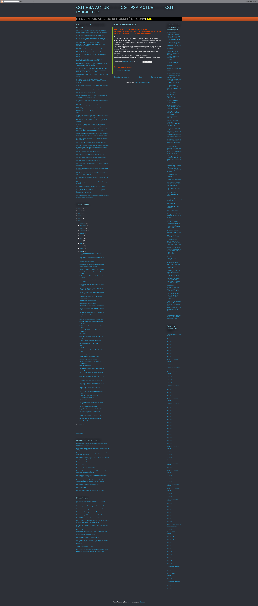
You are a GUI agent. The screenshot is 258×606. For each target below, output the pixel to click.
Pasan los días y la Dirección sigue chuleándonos (172, 258)
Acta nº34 (169, 434)
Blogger (142, 602)
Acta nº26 (169, 467)
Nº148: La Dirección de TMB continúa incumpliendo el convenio (91, 120)
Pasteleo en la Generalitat (174, 179)
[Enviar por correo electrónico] (144, 62)
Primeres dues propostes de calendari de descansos (90, 490)
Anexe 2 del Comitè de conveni (173, 368)
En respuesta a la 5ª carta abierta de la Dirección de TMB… (174, 215)
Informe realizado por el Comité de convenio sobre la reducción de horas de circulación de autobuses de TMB (91, 530)
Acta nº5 (169, 563)
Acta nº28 (169, 457)
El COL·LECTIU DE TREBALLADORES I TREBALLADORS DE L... (91, 289)
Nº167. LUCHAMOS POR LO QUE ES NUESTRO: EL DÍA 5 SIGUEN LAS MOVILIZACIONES (92, 64)
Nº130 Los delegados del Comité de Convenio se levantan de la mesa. (92, 169)
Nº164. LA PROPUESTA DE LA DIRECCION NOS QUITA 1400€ (92, 75)
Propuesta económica (82, 462)
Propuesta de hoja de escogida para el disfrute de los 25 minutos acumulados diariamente (91, 471)
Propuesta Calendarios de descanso (85, 465)
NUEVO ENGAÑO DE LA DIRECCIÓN (90, 415)
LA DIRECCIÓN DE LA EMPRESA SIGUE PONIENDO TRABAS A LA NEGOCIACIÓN (173, 280)
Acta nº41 (169, 414)
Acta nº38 (169, 422)
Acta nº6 (169, 560)
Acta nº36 (169, 429)
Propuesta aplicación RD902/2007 (85, 468)
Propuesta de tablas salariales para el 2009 (87, 484)
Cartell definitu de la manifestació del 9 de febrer (91, 326)
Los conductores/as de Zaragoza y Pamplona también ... (92, 293)
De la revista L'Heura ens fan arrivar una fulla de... (92, 258)
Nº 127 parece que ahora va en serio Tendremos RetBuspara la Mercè (92, 182)
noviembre (83, 225)
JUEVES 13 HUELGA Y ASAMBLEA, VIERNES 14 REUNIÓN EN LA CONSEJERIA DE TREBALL (173, 114)
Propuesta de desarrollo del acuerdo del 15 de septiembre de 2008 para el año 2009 (92, 449)
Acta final (169, 339)
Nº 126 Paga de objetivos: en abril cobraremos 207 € (90, 186)
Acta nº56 (169, 342)
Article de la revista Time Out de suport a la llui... (91, 315)
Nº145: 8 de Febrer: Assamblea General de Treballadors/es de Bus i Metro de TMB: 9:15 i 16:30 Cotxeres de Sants (92, 134)
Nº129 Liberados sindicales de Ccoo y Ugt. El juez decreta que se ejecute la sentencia (92, 173)
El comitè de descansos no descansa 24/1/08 (92, 312)
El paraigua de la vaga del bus (88, 300)
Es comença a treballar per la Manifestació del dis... (92, 350)
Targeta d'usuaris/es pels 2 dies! (84, 546)
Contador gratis (79, 433)
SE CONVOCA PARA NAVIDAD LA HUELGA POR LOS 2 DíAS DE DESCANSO (173, 265)
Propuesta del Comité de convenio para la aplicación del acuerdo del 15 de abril (91, 476)
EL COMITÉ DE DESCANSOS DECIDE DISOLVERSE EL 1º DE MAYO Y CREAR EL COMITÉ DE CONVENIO (174, 36)
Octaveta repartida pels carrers (88, 421)
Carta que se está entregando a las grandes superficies (90, 509)
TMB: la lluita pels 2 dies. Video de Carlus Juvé (91, 373)
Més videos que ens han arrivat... (88, 359)
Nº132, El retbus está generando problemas (88, 160)
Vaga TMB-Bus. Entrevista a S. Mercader (91, 409)
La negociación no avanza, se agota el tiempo (92, 319)
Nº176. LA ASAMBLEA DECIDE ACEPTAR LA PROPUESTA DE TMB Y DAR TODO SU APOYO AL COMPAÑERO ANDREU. (90, 44)
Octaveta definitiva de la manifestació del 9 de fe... (91, 322)
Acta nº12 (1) (170, 542)
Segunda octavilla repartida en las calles (90, 418)
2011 (80, 213)
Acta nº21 (169, 496)
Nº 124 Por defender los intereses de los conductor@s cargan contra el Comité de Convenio (92, 196)
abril (81, 243)
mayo (81, 241)
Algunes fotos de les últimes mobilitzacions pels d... (91, 403)
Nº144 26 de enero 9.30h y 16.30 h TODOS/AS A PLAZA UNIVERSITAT (91, 139)
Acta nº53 (169, 351)
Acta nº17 (169, 512)
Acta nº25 (169, 475)
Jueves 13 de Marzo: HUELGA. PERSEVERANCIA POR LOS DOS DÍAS (173, 123)
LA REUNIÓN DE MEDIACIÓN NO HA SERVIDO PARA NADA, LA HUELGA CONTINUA (174, 242)
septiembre (83, 231)
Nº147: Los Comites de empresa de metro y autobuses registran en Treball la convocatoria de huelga (90, 125)
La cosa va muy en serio (173, 73)
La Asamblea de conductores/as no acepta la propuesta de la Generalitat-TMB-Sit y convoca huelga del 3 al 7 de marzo (174, 167)
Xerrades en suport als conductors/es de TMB (92, 269)
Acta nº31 (169, 451)
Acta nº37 (169, 426)
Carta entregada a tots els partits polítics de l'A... (91, 337)
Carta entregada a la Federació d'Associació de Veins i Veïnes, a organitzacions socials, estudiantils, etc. (91, 502)
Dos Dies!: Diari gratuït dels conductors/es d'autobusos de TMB (92, 526)
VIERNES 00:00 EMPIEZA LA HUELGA (173, 236)
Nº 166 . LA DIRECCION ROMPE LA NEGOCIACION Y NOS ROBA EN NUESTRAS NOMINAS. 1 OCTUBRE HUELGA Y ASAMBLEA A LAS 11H (91, 69)
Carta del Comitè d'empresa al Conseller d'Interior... (90, 330)
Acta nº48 (169, 379)
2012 (80, 210)
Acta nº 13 (170, 529)
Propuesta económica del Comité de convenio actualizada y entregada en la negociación (92, 458)
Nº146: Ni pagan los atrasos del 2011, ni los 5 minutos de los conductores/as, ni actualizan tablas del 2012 (91, 129)
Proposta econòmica (81, 487)
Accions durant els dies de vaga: (88, 406)
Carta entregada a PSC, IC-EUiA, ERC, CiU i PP (92, 377)
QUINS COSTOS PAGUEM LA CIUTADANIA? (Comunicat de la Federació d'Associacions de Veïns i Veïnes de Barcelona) (92, 541)
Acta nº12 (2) (170, 539)
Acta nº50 (169, 364)
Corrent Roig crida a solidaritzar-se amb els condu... (91, 272)
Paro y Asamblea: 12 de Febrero (88, 266)
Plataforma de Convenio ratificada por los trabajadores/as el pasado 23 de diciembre (92, 444)
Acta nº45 (169, 393)
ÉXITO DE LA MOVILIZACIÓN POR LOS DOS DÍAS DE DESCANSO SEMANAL (173, 288)
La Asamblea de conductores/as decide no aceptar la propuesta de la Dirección (174, 87)
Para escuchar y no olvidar (87, 261)
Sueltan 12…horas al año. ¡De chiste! (174, 69)
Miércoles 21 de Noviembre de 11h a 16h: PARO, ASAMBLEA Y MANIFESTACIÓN (174, 316)
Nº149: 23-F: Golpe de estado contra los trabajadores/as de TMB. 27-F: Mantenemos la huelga (92, 116)
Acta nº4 (169, 571)
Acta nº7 (169, 557)
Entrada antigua (156, 77)
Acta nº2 (169, 586)
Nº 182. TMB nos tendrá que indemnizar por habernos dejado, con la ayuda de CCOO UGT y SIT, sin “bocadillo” (92, 31)
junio (81, 238)
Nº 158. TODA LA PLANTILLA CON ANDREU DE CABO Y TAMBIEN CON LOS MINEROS (92, 96)
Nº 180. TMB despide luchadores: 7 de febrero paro (90, 35)
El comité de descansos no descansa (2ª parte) (92, 306)
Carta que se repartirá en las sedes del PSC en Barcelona (91, 515)
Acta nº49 (169, 376)
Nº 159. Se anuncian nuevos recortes (86, 93)
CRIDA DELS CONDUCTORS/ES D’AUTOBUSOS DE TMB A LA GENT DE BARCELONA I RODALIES (92, 521)
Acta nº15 (169, 518)
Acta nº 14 (170, 521)
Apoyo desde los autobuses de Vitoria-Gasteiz (92, 264)
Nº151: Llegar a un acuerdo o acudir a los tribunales (90, 108)
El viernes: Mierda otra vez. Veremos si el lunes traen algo (173, 63)
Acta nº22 (169, 493)
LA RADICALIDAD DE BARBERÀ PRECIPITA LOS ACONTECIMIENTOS (173, 273)
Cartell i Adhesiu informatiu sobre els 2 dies (88, 518)
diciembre (83, 223)
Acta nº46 (169, 390)
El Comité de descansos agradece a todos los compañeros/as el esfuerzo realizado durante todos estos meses (174, 45)
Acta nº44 (169, 396)
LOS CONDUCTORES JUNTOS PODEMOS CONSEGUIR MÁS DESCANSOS (173, 296)
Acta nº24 (169, 478)
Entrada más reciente (121, 77)
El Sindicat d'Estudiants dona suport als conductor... (90, 362)
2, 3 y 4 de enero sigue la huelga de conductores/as (174, 231)
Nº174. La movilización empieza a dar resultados (89, 49)
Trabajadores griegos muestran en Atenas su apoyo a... (91, 392)
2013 (80, 208)
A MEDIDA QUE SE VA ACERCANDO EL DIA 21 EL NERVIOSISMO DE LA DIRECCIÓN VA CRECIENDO (174, 251)
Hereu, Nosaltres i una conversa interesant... (91, 381)
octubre (82, 228)
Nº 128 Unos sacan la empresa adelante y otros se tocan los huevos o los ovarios (92, 178)
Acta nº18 (169, 509)
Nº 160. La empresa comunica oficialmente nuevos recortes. (92, 90)
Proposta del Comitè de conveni (173, 532)
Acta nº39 (169, 420)
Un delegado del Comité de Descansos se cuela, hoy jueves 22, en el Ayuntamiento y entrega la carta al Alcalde (92, 550)
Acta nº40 (169, 417)
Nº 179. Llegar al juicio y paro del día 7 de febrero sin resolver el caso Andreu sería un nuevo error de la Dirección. (92, 39)
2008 (80, 221)
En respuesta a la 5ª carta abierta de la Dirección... (90, 388)
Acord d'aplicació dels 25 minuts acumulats (174, 525)
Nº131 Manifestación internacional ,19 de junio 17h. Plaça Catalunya (92, 164)
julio (81, 236)
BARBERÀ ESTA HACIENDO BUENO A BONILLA (91, 297)
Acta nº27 (169, 460)
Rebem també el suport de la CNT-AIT (90, 356)
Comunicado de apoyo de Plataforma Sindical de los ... (92, 309)
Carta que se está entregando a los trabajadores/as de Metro (92, 512)
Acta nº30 (169, 443)
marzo (82, 246)
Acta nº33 (169, 437)
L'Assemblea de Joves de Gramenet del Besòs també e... (92, 285)
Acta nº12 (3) (170, 536)
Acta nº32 (169, 440)
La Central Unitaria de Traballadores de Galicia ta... (90, 280)
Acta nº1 (169, 589)
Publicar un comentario (123, 70)
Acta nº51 (169, 357)
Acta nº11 (169, 545)
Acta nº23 (169, 481)
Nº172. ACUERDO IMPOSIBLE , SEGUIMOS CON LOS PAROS (91, 55)
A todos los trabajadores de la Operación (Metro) (90, 254)
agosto (82, 233)
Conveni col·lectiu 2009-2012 (174, 335)
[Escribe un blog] (145, 62)
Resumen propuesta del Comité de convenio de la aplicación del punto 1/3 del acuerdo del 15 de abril (90, 480)
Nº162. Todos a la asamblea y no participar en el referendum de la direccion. (92, 86)
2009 (80, 218)
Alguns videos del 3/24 (86, 400)
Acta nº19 (169, 506)
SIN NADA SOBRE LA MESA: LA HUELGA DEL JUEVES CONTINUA (174, 106)
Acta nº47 (169, 382)
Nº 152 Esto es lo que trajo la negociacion (87, 105)
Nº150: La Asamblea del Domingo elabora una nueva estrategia (90, 111)
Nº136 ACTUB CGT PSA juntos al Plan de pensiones (90, 155)
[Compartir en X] (147, 62)
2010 (80, 216)
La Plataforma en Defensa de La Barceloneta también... (91, 276)
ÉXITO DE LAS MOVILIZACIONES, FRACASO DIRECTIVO (89, 396)
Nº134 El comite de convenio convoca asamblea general (91, 157)
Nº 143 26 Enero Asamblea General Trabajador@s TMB (91, 142)
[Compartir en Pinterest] (151, 62)
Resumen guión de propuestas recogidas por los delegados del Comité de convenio (92, 453)
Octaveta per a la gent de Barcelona (86, 534)
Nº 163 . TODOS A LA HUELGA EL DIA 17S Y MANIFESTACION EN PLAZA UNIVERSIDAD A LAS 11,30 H (91, 80)
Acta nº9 (169, 551)
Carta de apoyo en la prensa (87, 354)
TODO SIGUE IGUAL (85, 366)
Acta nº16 (169, 515)
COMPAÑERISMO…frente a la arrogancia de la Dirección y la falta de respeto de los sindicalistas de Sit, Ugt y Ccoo (174, 150)
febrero (82, 248)
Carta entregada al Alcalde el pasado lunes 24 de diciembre (92, 506)
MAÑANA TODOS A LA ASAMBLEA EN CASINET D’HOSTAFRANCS (173, 95)
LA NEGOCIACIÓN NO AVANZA (89, 343)
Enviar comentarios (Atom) (142, 82)
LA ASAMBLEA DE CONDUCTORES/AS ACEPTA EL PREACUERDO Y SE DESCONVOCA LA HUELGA (173, 55)
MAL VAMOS (83, 334)
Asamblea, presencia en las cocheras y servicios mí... (90, 412)
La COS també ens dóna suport (88, 303)
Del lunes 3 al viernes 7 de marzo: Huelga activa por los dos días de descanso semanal (174, 141)
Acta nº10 (169, 548)
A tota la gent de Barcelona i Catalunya (90, 340)
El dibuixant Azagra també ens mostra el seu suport (92, 346)
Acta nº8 (169, 554)
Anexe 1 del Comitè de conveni (173, 489)
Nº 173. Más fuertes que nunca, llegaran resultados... (90, 52)
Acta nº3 (169, 578)
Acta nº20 (169, 503)
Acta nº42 (169, 411)
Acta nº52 (169, 354)
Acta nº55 (169, 345)
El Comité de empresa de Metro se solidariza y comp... (92, 369)
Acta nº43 (169, 408)
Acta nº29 (169, 454)
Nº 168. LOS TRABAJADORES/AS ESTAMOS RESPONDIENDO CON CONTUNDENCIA (88, 60)
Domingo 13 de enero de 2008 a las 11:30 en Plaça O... (92, 384)
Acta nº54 (169, 348)
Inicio (140, 77)
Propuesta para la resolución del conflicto (87, 537)
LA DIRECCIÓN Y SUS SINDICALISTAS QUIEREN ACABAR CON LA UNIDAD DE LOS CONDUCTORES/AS (174, 79)
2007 (80, 424)
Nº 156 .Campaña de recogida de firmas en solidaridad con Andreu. (92, 101)
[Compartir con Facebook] (149, 62)
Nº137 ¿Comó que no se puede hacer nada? (88, 152)
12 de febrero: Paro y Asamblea (172, 175)
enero (81, 251)
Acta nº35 (169, 431)
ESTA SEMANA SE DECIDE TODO (172, 101)
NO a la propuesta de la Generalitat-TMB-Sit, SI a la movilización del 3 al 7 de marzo (174, 158)
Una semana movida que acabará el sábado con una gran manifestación (174, 183)
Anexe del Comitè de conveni (172, 360)
